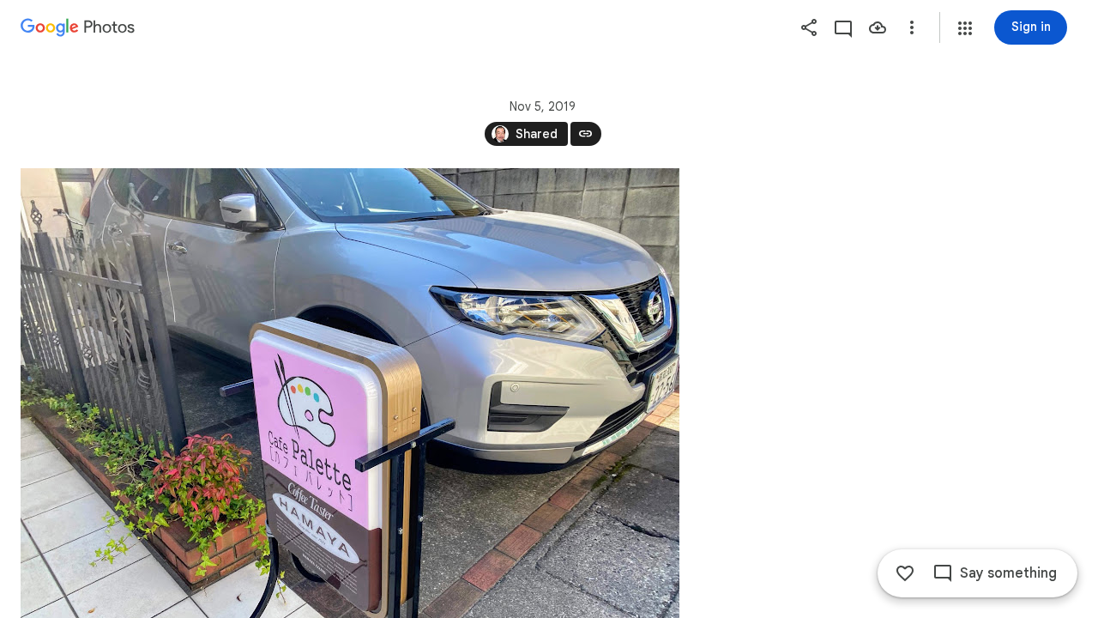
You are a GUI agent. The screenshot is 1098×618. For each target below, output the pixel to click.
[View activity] (843, 27)
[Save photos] (877, 27)
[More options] (912, 27)
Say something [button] (1008, 573)
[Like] (905, 573)
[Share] (809, 27)
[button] (965, 28)
